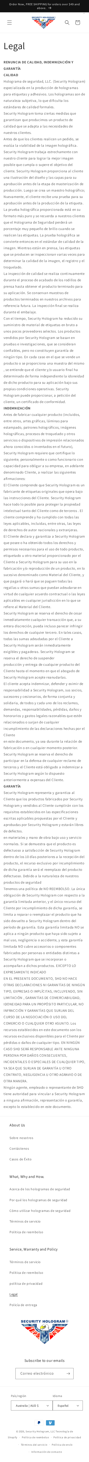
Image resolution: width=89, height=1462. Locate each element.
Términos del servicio (34, 1444)
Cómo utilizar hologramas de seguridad (39, 1211)
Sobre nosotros (21, 1138)
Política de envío (62, 1444)
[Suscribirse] (68, 1373)
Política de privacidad (67, 1437)
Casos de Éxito (20, 1159)
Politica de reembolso (26, 1232)
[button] (9, 22)
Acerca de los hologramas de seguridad (39, 1189)
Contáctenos (19, 1148)
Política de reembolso (35, 1437)
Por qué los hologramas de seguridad (38, 1200)
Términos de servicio (25, 1221)
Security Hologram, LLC (40, 1431)
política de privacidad (25, 1283)
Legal (13, 1294)
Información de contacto (46, 1451)
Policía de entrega (23, 1305)
